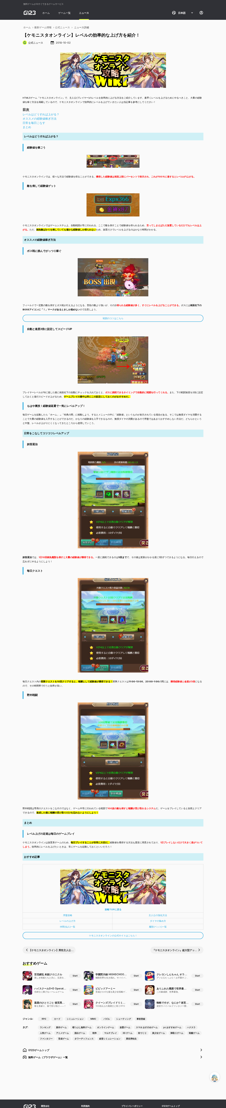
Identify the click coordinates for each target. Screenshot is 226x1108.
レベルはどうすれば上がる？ (41, 114)
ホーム (46, 12)
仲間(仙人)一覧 (67, 926)
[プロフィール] (201, 13)
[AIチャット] (215, 1077)
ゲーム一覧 (64, 12)
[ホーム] (30, 13)
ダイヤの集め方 (158, 920)
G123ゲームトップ (171, 1106)
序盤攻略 (67, 915)
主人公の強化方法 (158, 915)
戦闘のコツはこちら (113, 318)
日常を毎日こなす (34, 123)
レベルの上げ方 (68, 920)
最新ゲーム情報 (43, 27)
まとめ (27, 127)
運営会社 (45, 1106)
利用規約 (85, 1106)
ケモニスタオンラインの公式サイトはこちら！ (113, 935)
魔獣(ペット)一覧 (158, 926)
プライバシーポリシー (132, 1106)
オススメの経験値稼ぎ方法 (39, 118)
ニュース (84, 12)
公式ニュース (62, 27)
